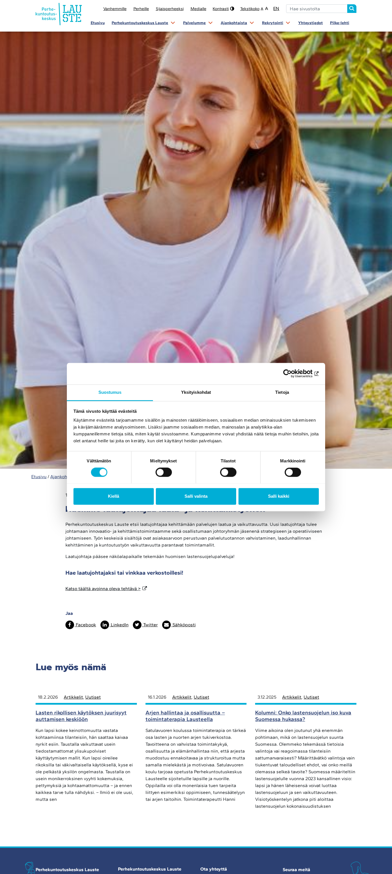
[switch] (164, 472)
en (276, 8)
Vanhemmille (115, 8)
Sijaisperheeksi (170, 8)
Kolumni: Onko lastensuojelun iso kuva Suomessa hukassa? (303, 715)
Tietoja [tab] (282, 392)
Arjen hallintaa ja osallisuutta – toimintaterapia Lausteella (185, 715)
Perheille (141, 8)
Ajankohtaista (234, 22)
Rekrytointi (272, 22)
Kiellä (113, 496)
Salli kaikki (278, 496)
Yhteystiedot (310, 22)
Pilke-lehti (339, 22)
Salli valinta (196, 496)
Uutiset (93, 697)
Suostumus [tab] (110, 392)
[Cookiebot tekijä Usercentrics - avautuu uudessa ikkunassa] (294, 373)
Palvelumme (194, 22)
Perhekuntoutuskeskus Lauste (140, 22)
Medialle (198, 8)
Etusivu (98, 22)
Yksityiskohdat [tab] (196, 392)
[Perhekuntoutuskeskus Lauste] (59, 14)
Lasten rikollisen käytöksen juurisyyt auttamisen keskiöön (81, 715)
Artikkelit (73, 697)
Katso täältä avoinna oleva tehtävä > (103, 588)
